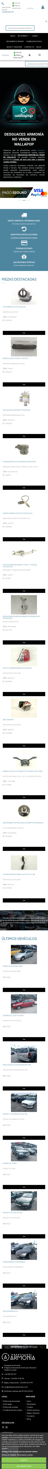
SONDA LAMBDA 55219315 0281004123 (17, 513)
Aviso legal (7, 1404)
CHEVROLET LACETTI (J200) (13, 1015)
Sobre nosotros (33, 1410)
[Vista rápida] (44, 289)
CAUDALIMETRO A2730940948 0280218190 (19, 462)
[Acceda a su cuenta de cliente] (42, 7)
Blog (29, 1419)
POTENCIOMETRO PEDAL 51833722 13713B (19, 874)
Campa (30, 1407)
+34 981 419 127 (5, 12)
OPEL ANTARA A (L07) (10, 1311)
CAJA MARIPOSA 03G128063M (14, 307)
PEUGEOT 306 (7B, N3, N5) (12, 1213)
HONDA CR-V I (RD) (10, 1163)
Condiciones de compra (12, 1410)
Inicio (29, 1401)
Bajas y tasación (33, 1413)
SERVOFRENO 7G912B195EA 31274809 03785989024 (23, 823)
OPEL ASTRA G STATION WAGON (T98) (17, 1065)
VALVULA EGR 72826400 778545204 (16, 410)
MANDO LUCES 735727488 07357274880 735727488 (22, 771)
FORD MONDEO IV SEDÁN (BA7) (14, 1262)
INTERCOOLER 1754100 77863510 (15, 358)
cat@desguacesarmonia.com (16, 1387)
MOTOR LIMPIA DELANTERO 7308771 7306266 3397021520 (20, 566)
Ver (24, 333)
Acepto (24, 1460)
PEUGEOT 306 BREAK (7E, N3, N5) (15, 1114)
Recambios (31, 1404)
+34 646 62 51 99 (26, 1383)
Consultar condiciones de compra (24, 238)
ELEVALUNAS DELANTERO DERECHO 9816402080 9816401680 (21, 617)
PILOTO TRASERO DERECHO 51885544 (17, 668)
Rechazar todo (24, 1466)
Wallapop (41, 150)
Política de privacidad (11, 1401)
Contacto (31, 1416)
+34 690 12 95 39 (17, 1378)
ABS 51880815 (8, 720)
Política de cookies (10, 1407)
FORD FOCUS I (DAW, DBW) (13, 966)
